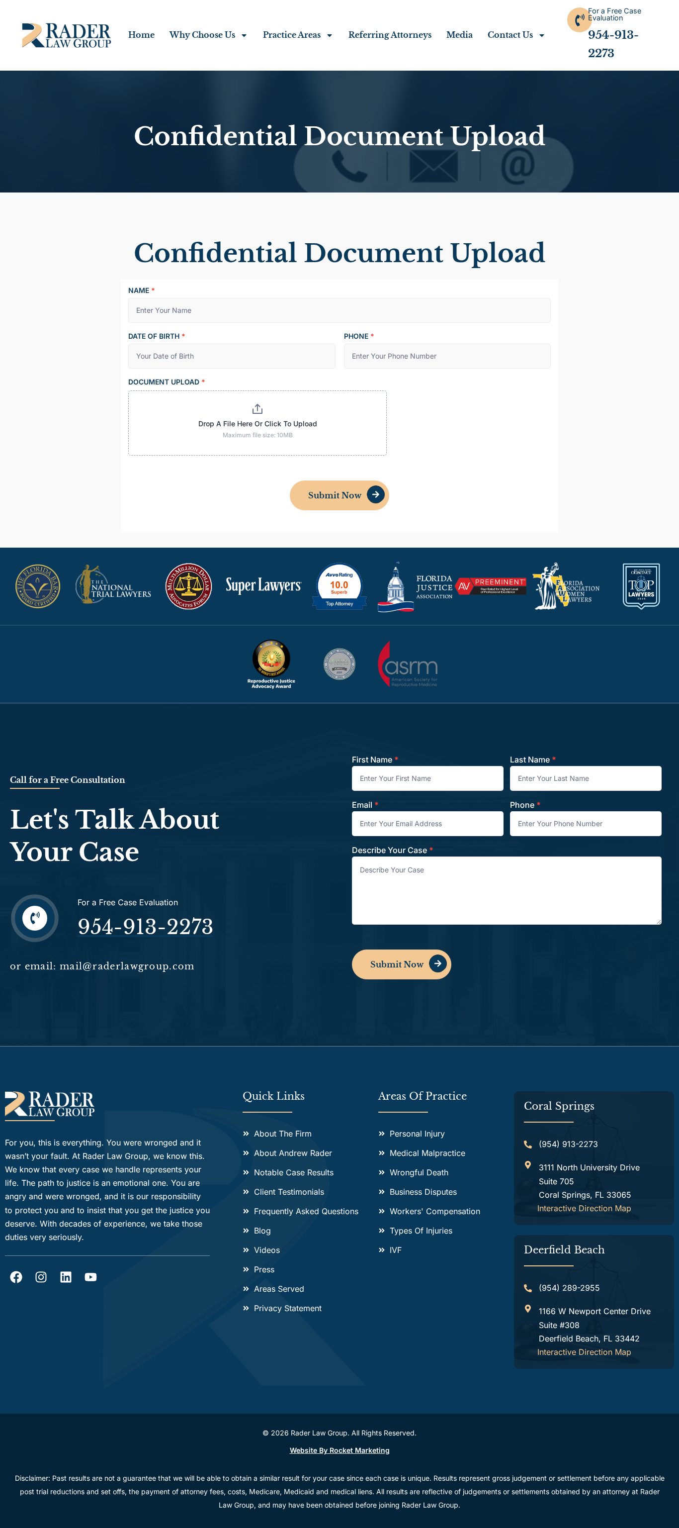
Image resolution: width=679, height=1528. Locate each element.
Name (141, 290)
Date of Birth (156, 336)
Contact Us (510, 35)
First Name (375, 760)
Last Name (533, 760)
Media (459, 35)
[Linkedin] (66, 1277)
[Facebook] (16, 1277)
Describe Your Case (392, 850)
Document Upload (166, 382)
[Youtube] (91, 1277)
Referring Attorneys (389, 35)
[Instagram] (41, 1277)
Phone (359, 336)
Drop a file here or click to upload (257, 423)
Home (141, 35)
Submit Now (334, 495)
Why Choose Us (202, 35)
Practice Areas (292, 35)
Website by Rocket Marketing (340, 1450)
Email (365, 805)
